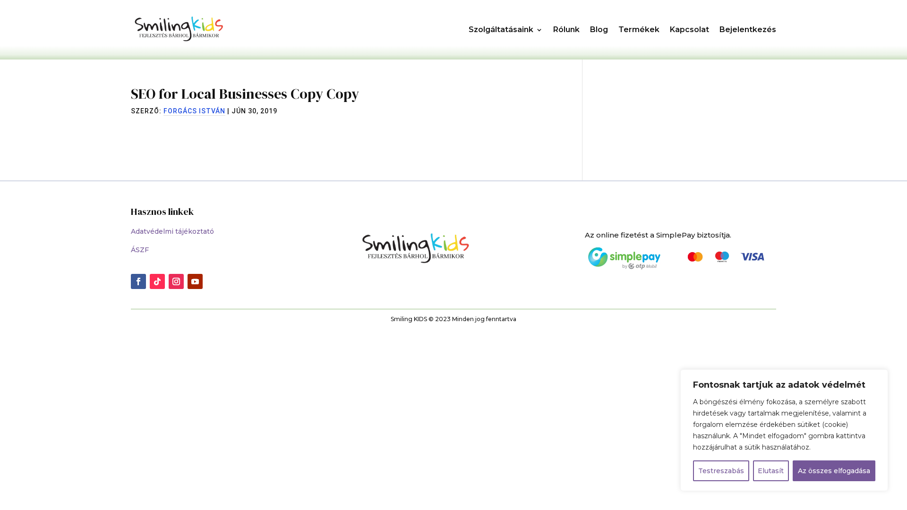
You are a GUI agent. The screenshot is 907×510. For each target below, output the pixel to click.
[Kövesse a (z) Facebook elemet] (138, 281)
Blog (599, 29)
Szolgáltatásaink (501, 29)
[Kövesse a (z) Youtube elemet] (195, 281)
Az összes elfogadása (834, 471)
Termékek (638, 29)
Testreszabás (721, 471)
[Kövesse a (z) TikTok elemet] (157, 281)
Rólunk (566, 29)
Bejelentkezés (747, 29)
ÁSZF (140, 250)
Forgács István (194, 111)
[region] (784, 430)
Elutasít (771, 471)
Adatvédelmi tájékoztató (172, 231)
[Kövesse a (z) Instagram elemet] (176, 281)
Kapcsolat (689, 29)
